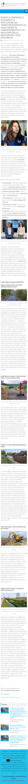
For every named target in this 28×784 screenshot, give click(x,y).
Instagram (12, 697)
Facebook (6, 697)
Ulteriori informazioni (16, 760)
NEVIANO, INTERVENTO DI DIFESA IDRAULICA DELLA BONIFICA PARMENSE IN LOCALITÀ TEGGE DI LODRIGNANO (18, 739)
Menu (26, 11)
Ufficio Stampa (19, 40)
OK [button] (8, 760)
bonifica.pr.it (6, 694)
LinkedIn (18, 697)
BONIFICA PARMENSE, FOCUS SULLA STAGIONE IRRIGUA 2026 (18, 726)
